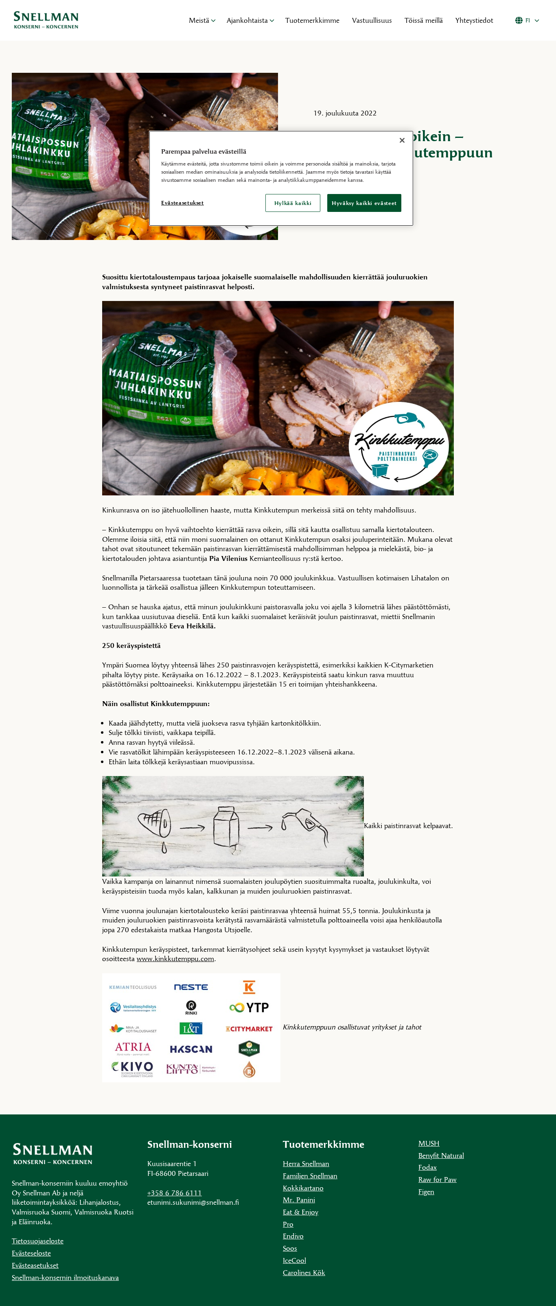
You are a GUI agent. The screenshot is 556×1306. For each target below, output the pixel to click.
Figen (426, 1191)
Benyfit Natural (441, 1155)
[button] (213, 20)
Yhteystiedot (474, 20)
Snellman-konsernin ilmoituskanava (65, 1277)
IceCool (294, 1260)
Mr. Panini (299, 1199)
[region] (281, 178)
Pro (288, 1224)
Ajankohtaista (247, 20)
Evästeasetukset (35, 1265)
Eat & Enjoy (300, 1212)
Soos (290, 1248)
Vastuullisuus (372, 20)
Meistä (199, 20)
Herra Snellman (306, 1163)
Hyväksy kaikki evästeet (364, 203)
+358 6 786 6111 (174, 1192)
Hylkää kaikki (292, 203)
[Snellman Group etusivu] (91, 20)
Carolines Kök (304, 1272)
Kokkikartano (303, 1188)
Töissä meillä (424, 20)
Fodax (427, 1167)
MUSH (429, 1143)
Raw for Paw (437, 1179)
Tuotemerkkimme (312, 20)
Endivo (293, 1236)
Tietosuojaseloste (37, 1240)
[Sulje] (402, 140)
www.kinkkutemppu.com (175, 958)
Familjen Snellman (310, 1175)
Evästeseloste (31, 1253)
